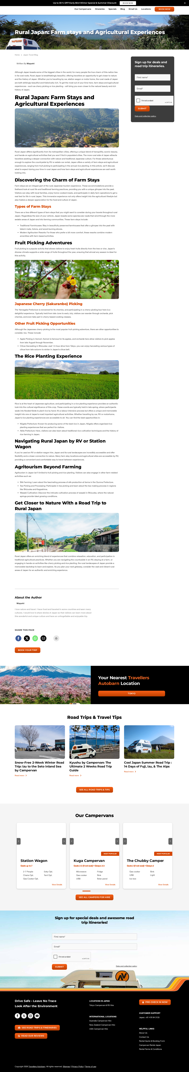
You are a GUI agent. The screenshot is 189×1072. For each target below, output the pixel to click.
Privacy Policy (77, 1066)
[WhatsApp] (35, 638)
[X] (26, 638)
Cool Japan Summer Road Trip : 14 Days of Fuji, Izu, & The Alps (148, 764)
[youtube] (37, 1015)
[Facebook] (18, 638)
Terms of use (90, 1066)
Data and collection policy (126, 966)
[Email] (43, 638)
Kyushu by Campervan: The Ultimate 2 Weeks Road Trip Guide (90, 766)
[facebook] (17, 1015)
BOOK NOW (128, 3)
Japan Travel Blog (30, 55)
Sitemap (66, 1066)
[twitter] (24, 1015)
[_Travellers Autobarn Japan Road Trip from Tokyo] (149, 726)
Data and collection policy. (145, 116)
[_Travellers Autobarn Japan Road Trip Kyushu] (94, 726)
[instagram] (30, 1015)
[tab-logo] (26, 7)
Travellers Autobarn (37, 1066)
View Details (57, 884)
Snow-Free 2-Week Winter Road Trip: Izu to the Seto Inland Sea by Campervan (39, 766)
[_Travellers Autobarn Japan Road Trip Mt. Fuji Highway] (40, 726)
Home (17, 55)
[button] (19, 841)
